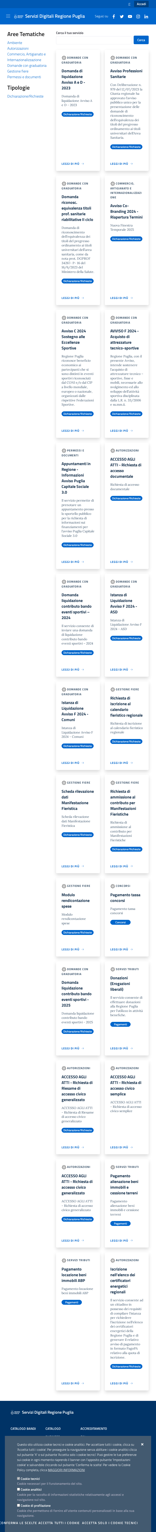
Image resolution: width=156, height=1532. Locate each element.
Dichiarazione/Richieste (25, 96)
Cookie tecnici (30, 1478)
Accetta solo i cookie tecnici (110, 1523)
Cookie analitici (31, 1489)
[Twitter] (120, 16)
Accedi (141, 3)
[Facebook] (112, 16)
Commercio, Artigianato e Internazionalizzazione (26, 57)
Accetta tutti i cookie (59, 1523)
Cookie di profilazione (36, 1505)
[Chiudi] (142, 1444)
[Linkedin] (145, 16)
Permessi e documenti (24, 77)
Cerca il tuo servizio (69, 32)
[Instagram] (136, 16)
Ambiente (14, 42)
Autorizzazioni (18, 48)
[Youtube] (128, 16)
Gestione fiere (17, 71)
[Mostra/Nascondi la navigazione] (8, 16)
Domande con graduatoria (27, 65)
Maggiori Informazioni (66, 1469)
